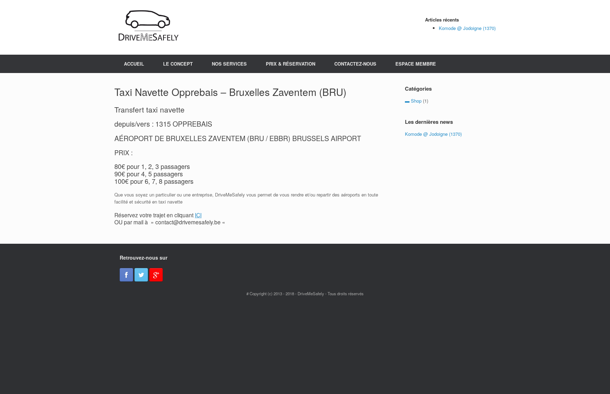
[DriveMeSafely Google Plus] (156, 274)
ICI (198, 215)
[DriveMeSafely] (149, 27)
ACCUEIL (134, 63)
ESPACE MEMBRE (415, 63)
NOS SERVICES (229, 63)
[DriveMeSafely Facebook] (126, 274)
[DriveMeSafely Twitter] (141, 274)
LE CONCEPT (178, 63)
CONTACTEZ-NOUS (355, 63)
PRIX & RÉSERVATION (290, 63)
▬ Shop (413, 100)
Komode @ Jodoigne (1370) (467, 28)
